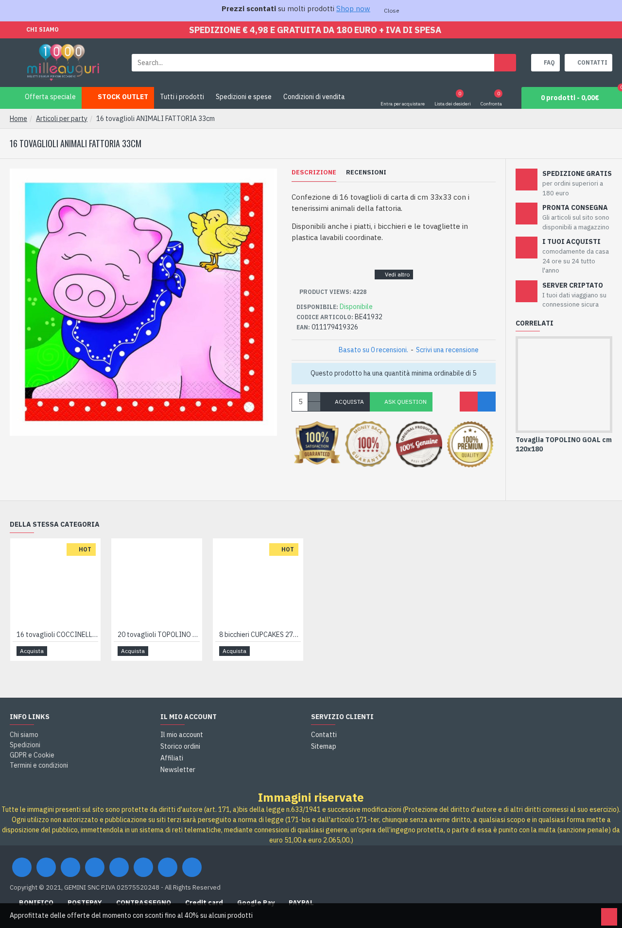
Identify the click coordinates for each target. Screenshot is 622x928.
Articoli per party (61, 118)
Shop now (353, 8)
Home (18, 118)
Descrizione (314, 172)
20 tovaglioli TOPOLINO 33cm (158, 634)
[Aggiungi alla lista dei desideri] (469, 402)
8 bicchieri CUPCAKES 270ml (260, 634)
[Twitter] (46, 867)
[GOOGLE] (70, 867)
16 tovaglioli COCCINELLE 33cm (57, 634)
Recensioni (366, 172)
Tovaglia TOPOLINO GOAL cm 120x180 (564, 444)
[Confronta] (487, 402)
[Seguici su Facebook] (22, 867)
